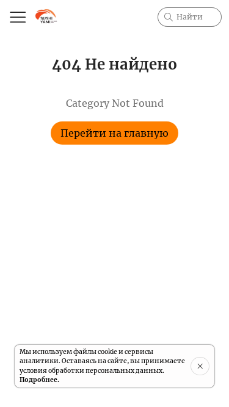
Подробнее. (39, 380)
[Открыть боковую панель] (17, 17)
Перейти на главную (114, 133)
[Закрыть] (200, 366)
